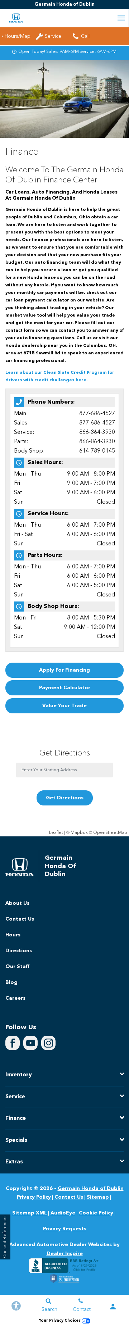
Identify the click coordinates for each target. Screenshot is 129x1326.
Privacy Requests (64, 1228)
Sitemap (98, 1197)
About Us (17, 903)
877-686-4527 (97, 414)
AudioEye (63, 1213)
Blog (11, 982)
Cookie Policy (96, 1213)
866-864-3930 (97, 432)
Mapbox (79, 833)
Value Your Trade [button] (64, 705)
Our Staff (17, 966)
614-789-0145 (97, 451)
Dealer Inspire (65, 1253)
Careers (15, 998)
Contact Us (19, 919)
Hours (12, 934)
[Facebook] (12, 1043)
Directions (18, 950)
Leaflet (56, 833)
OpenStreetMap (110, 833)
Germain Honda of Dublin (91, 1188)
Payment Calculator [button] (64, 687)
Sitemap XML (29, 1213)
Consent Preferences (5, 1237)
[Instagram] (48, 1043)
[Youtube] (30, 1043)
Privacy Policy (34, 1197)
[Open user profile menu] (113, 1306)
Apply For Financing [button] (64, 670)
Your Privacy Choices (60, 1321)
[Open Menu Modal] (121, 18)
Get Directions (64, 797)
